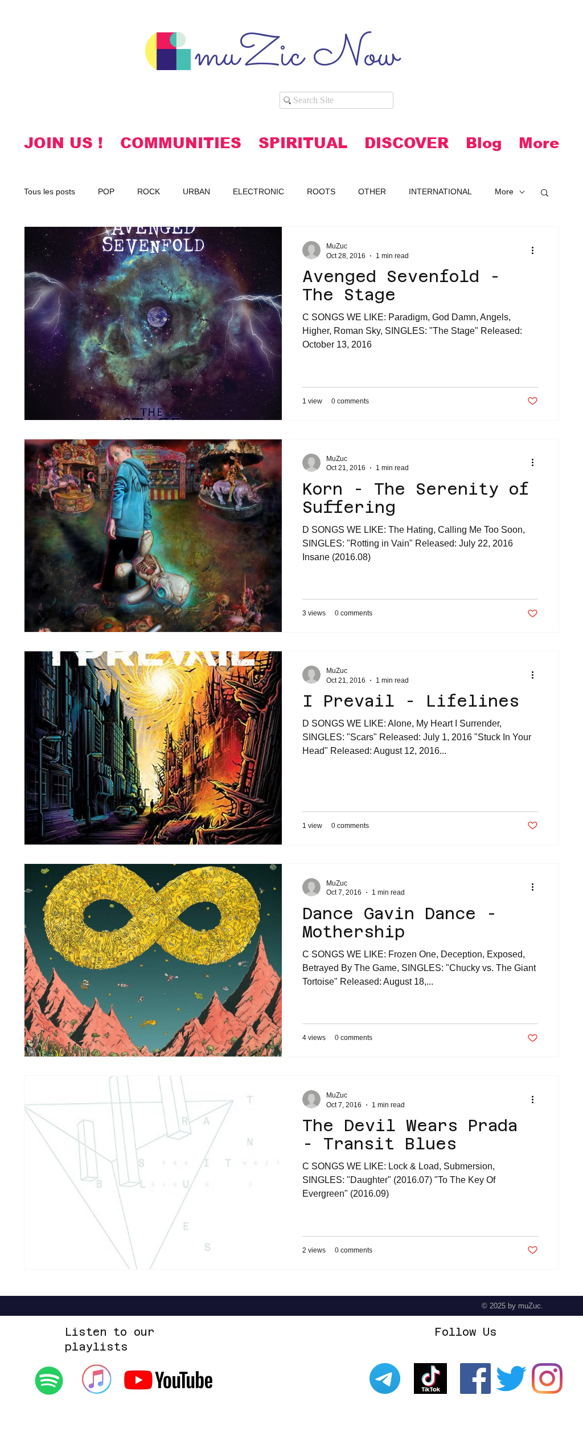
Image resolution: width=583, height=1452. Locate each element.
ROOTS (321, 191)
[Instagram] (547, 1378)
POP (106, 191)
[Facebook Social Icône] (475, 1378)
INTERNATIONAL (440, 191)
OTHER (372, 191)
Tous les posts (49, 191)
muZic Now (296, 56)
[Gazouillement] (511, 1378)
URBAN (196, 191)
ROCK (148, 191)
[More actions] (536, 250)
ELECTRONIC (258, 191)
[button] (181, 143)
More (504, 191)
